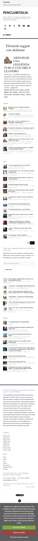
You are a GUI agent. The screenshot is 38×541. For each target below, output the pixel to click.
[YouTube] (24, 26)
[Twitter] (10, 26)
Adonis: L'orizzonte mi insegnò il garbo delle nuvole (19, 228)
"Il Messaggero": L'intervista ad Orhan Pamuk (20, 296)
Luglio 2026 (6, 438)
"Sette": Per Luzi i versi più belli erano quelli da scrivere (20, 308)
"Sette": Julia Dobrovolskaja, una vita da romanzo (21, 302)
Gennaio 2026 (7, 450)
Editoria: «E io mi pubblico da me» (17, 133)
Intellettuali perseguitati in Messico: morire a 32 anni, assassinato (20, 178)
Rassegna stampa (7, 467)
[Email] (28, 26)
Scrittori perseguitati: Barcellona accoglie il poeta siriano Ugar (21, 327)
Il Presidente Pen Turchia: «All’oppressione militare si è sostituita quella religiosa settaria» (20, 367)
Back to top (30, 487)
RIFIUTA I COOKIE (19, 532)
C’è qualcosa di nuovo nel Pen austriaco (18, 322)
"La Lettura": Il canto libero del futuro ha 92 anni (21, 286)
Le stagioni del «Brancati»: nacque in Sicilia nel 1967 (20, 197)
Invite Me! (8, 269)
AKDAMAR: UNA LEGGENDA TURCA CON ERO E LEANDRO (20, 139)
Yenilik (28, 94)
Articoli (13, 90)
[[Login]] (1, 500)
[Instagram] (19, 26)
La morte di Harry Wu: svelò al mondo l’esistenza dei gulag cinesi (21, 171)
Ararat (15, 92)
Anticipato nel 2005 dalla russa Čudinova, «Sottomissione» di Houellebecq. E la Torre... (19, 221)
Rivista (5, 459)
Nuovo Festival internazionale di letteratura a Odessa (20, 334)
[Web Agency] (20, 495)
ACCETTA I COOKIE (19, 527)
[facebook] (5, 26)
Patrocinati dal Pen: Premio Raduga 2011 (19, 204)
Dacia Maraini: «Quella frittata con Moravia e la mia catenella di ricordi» (20, 279)
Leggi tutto (14, 87)
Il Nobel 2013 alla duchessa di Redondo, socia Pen (21, 128)
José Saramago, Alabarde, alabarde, (17, 235)
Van (10, 92)
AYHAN (27, 90)
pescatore (8, 94)
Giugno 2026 (6, 439)
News (22, 90)
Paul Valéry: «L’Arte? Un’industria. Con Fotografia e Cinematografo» (19, 121)
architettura (24, 92)
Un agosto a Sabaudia (14, 114)
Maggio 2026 (6, 441)
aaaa (6, 97)
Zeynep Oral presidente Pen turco (17, 356)
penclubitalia (15, 12)
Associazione (6, 465)
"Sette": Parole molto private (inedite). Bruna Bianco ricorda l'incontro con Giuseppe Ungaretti (21, 291)
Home (4, 457)
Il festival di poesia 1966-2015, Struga (18, 184)
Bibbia (6, 92)
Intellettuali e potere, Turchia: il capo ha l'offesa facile (20, 215)
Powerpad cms (7, 483)
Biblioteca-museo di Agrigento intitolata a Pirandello (19, 107)
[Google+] (14, 26)
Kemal (22, 94)
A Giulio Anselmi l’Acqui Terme (12, 5)
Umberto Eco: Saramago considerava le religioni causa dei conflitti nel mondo (20, 148)
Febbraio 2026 (7, 447)
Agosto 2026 (6, 435)
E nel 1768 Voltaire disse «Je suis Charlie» (19, 209)
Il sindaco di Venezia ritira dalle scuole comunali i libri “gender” (21, 190)
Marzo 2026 (6, 445)
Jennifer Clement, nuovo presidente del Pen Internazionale (19, 341)
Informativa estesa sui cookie (19, 537)
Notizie (5, 463)
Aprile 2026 (6, 444)
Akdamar (16, 94)
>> (33, 242)
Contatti (5, 469)
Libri (4, 461)
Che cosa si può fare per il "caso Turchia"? (19, 165)
